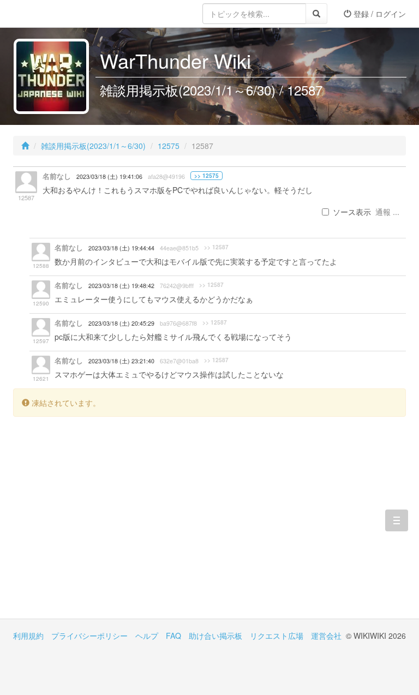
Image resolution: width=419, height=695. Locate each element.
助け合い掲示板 (215, 635)
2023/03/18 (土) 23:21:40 (121, 361)
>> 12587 (216, 247)
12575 (168, 145)
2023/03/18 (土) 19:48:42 (121, 285)
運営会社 (326, 635)
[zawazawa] (57, 13)
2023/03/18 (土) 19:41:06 (109, 176)
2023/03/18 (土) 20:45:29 (121, 323)
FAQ (173, 635)
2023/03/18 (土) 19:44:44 (121, 248)
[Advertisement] (111, 526)
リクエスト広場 (276, 635)
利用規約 (28, 635)
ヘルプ (146, 635)
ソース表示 (352, 211)
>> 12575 (206, 175)
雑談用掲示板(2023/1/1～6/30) (93, 145)
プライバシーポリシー (89, 635)
